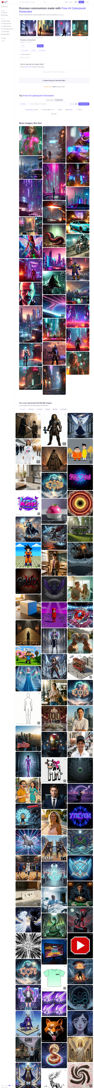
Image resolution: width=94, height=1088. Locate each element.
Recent (31, 409)
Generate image (49, 100)
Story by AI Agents (47, 109)
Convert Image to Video (8, 28)
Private (79, 109)
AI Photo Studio (6, 34)
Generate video (59, 100)
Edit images (5, 15)
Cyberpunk (22, 42)
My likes (23, 409)
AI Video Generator (7, 26)
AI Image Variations (7, 23)
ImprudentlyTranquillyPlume (37, 37)
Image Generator (6, 21)
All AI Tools (5, 6)
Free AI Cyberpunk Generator (38, 95)
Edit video (5, 12)
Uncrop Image (6, 31)
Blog (2, 1085)
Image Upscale (28, 66)
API (3, 40)
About (5, 1085)
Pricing (66, 2)
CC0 (29, 57)
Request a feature (4, 1087)
